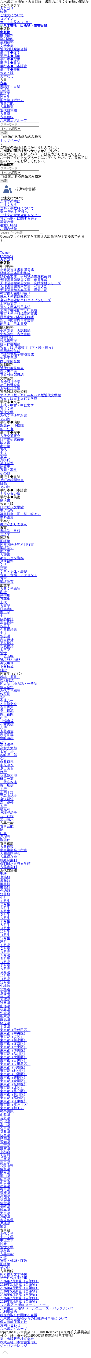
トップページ (10, 140)
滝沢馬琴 (7, 663)
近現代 (5, 459)
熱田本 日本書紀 (13, 324)
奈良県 (5, 1162)
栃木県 (5, 1016)
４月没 (5, 955)
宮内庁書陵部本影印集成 (18, 310)
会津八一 (7, 700)
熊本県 (5, 1210)
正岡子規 (7, 792)
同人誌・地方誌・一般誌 (18, 683)
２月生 (5, 904)
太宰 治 (7, 751)
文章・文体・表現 (13, 571)
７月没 (5, 965)
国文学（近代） (12, 100)
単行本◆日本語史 (13, 66)
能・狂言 (7, 429)
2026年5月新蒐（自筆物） (19, 1291)
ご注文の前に (10, 201)
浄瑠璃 (5, 836)
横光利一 (7, 809)
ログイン (7, 18)
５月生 (5, 914)
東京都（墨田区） (13, 1050)
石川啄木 (7, 707)
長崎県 (5, 1206)
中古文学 (7, 1237)
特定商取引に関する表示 (18, 218)
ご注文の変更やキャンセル (20, 215)
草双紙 (5, 1250)
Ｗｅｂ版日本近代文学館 (18, 398)
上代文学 (7, 1233)
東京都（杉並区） (13, 1070)
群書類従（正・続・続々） (20, 514)
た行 (3, 741)
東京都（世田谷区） (15, 1064)
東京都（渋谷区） (13, 1067)
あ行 (3, 697)
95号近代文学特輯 (13, 1278)
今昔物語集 (8, 629)
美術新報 (7, 510)
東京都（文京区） (13, 1043)
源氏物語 (7, 622)
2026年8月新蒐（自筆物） (19, 1301)
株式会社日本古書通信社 (18, 1342)
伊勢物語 (7, 619)
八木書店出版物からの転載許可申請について (34, 1318)
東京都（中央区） (13, 1033)
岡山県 (5, 1176)
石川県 (5, 1128)
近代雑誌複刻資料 (13, 49)
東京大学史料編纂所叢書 (18, 313)
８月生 (5, 924)
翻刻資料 (7, 39)
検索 (3, 12)
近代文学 (7, 412)
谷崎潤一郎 (8, 755)
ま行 (3, 789)
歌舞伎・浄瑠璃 (12, 425)
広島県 (5, 1179)
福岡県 (5, 1199)
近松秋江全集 (10, 388)
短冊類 (5, 894)
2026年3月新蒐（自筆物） (19, 1284)
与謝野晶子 (8, 812)
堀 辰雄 (7, 785)
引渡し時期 (8, 225)
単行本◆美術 (10, 69)
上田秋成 (7, 666)
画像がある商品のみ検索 (22, 136)
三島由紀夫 (8, 795)
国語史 (5, 551)
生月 (3, 897)
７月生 (5, 921)
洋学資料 (7, 561)
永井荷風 (7, 762)
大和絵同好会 (10, 853)
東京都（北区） (12, 1087)
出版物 (5, 32)
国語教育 (7, 582)
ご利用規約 (8, 1311)
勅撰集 (5, 595)
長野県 (5, 1118)
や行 (3, 806)
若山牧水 (7, 819)
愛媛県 (5, 1193)
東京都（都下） (12, 1108)
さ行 (3, 728)
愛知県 (5, 1142)
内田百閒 (7, 714)
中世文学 (7, 1240)
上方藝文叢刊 (10, 303)
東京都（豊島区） (13, 1077)
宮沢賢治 (7, 799)
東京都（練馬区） (13, 1081)
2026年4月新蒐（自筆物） (19, 1288)
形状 (3, 874)
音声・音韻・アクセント (18, 575)
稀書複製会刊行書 (13, 850)
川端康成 (7, 721)
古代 (3, 449)
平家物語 (7, 643)
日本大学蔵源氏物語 (15, 297)
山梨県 (5, 1115)
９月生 (5, 928)
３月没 (5, 952)
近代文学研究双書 (13, 415)
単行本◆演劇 (10, 56)
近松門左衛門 (10, 660)
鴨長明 (5, 636)
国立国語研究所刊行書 (17, 544)
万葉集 (5, 599)
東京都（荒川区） (13, 1094)
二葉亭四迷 (8, 782)
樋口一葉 (7, 779)
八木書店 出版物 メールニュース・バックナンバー (38, 1308)
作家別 (5, 694)
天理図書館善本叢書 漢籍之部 (23, 290)
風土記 (5, 612)
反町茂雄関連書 (12, 480)
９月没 (5, 972)
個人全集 (7, 687)
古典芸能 (7, 103)
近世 (3, 456)
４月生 (5, 911)
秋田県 (5, 1003)
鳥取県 (5, 1169)
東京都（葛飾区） (13, 1098)
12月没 (5, 982)
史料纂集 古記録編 (15, 330)
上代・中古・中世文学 (17, 405)
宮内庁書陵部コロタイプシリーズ (25, 300)
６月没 (5, 962)
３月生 (5, 908)
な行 (3, 758)
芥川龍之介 (8, 704)
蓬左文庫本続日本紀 (15, 307)
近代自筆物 (8, 110)
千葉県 (5, 1026)
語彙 (3, 568)
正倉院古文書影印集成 (17, 269)
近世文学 (7, 409)
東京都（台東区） (13, 1047)
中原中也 (7, 765)
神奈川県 (7, 1111)
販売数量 (7, 222)
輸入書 (5, 442)
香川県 (5, 1189)
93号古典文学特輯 (13, 1274)
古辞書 (5, 554)
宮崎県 (5, 1216)
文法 (3, 565)
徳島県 (5, 1186)
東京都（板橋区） (13, 1084)
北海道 (5, 989)
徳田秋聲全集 (10, 385)
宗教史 (5, 466)
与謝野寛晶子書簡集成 (17, 354)
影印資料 (7, 35)
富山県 (5, 1125)
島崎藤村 (7, 738)
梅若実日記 (8, 358)
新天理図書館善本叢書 (17, 320)
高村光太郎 (8, 748)
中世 (3, 453)
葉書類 (5, 884)
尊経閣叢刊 (8, 860)
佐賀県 (5, 1203)
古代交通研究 (10, 436)
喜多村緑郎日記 (12, 375)
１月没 (5, 945)
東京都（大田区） (13, 1057)
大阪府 (5, 1155)
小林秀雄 (7, 724)
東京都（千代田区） (15, 1030)
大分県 (5, 1213)
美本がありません (13, 524)
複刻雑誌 (7, 680)
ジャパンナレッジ (13, 1345)
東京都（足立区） (13, 1091)
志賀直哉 (7, 734)
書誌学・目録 (10, 86)
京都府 (5, 1152)
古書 (3, 83)
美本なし (7, 76)
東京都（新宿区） (13, 1040)
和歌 (3, 592)
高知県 (5, 1196)
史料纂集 (7, 517)
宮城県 (5, 999)
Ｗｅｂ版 (7, 73)
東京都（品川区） (13, 1053)
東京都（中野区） (13, 1074)
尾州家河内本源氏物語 (17, 317)
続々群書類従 (10, 344)
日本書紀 (7, 609)
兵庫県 (5, 1159)
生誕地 (5, 986)
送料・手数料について (17, 209)
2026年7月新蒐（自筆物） (19, 1298)
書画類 (5, 887)
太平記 (5, 650)
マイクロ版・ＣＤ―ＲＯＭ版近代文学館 (30, 395)
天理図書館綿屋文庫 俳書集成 (23, 280)
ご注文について (12, 15)
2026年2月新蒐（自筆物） (19, 1281)
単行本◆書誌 (10, 62)
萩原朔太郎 (8, 775)
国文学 (5, 96)
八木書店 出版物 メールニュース (24, 1305)
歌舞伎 (5, 840)
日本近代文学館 (12, 507)
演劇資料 (7, 42)
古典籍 (5, 113)
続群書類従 (8, 341)
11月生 (5, 935)
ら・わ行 (7, 816)
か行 (3, 717)
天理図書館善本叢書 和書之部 (23, 286)
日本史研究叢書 (12, 439)
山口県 (5, 1182)
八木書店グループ (13, 1328)
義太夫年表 (8, 371)
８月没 (5, 969)
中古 (3, 616)
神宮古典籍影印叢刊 (15, 293)
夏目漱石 (7, 768)
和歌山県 (7, 1165)
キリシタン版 (10, 493)
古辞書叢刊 (8, 867)
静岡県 (5, 1138)
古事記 (5, 605)
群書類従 (7, 337)
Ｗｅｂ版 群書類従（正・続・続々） (27, 347)
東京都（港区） (12, 1036)
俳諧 (3, 670)
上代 (3, 602)
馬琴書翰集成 (10, 351)
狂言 (3, 833)
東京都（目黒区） (13, 1060)
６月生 (5, 918)
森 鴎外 (7, 802)
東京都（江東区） (13, 1101)
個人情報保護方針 (13, 1322)
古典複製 (7, 107)
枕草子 (5, 626)
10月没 (5, 975)
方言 (3, 578)
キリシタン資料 (12, 558)
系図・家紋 (8, 470)
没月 (3, 941)
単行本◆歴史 (10, 59)
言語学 (5, 90)
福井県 (5, 1132)
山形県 (5, 1006)
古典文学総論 (10, 588)
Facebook (6, 256)
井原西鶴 (7, 656)
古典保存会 (8, 857)
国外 (3, 1227)
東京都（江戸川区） (15, 1104)
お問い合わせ (10, 1325)
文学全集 (7, 46)
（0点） (16, 22)
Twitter (5, 252)
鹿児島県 (7, 1220)
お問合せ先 (8, 228)
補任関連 (7, 463)
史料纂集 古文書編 (15, 334)
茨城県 (5, 1013)
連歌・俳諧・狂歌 (13, 1261)
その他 (5, 419)
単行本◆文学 (10, 52)
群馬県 (5, 1020)
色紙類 (5, 891)
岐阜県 (5, 1135)
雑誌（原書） (10, 677)
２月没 (5, 948)
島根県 (5, 1172)
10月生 (5, 931)
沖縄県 (5, 1223)
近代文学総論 (10, 690)
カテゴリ (7, 8)
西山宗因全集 (10, 361)
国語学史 (7, 548)
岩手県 (5, 996)
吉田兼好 (7, 639)
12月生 (5, 938)
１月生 (5, 901)
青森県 (5, 992)
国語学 (5, 93)
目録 (3, 483)
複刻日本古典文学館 (15, 863)
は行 (3, 772)
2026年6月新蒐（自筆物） (19, 1294)
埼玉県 (5, 1023)
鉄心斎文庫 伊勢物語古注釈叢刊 (25, 276)
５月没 (5, 958)
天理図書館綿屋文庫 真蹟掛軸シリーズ (30, 283)
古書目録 (7, 117)
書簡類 (5, 880)
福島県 (5, 1009)
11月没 (5, 979)
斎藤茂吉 (7, 731)
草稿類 (5, 877)
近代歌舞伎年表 (12, 368)
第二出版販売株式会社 (17, 1339)
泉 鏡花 (7, 711)
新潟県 (5, 1121)
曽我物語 (7, 646)
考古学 (5, 446)
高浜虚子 (7, 745)
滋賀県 (5, 1149)
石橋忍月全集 (10, 381)
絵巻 (3, 1244)
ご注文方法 (8, 205)
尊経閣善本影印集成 (15, 273)
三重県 (5, 1145)
